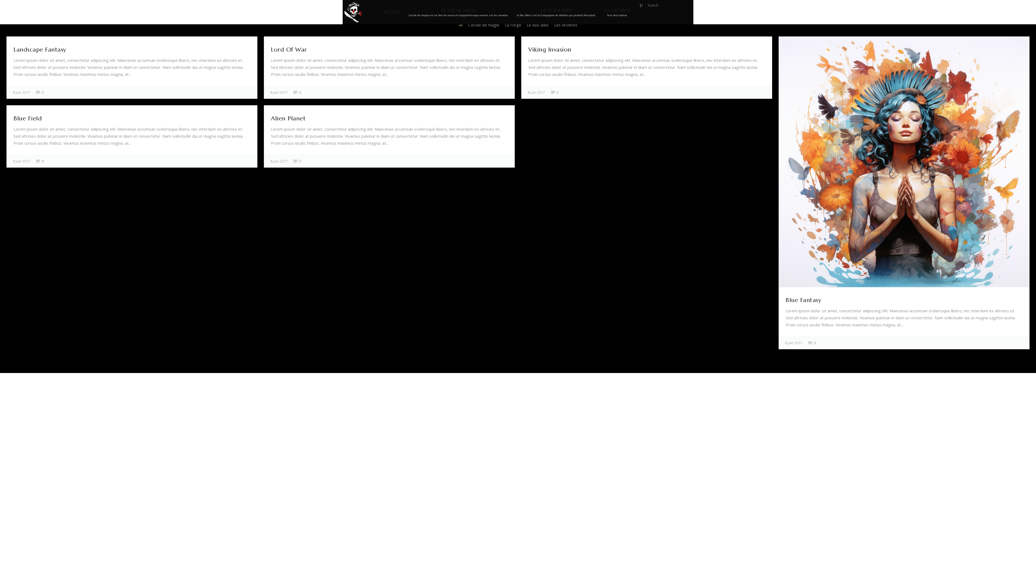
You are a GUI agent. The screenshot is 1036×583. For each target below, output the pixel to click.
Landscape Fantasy (39, 49)
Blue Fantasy (803, 300)
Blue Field (27, 118)
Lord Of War (289, 49)
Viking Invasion (549, 49)
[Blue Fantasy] (904, 162)
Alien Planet (288, 118)
